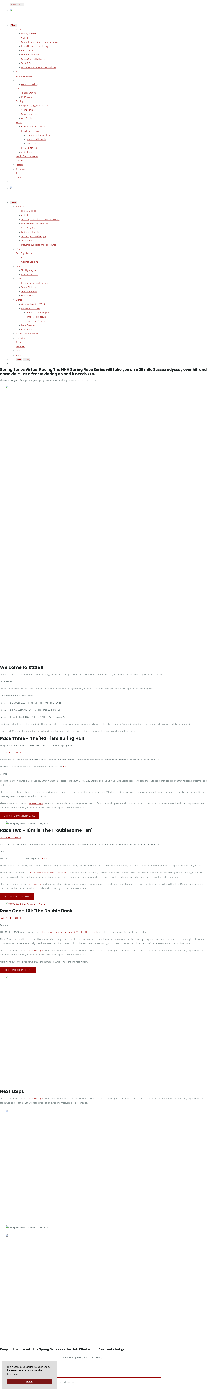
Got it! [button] (29, 1381)
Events (19, 122)
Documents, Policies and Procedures (38, 67)
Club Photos (27, 152)
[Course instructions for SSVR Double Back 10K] (27, 904)
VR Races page (36, 803)
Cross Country (28, 50)
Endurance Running (30, 54)
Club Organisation (24, 75)
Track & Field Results (36, 139)
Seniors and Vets (29, 113)
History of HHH (28, 33)
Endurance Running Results (40, 135)
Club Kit (24, 37)
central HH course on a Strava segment (47, 872)
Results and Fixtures (30, 130)
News (18, 88)
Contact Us (21, 160)
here (65, 766)
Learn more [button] (13, 1374)
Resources (20, 169)
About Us (20, 29)
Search (19, 173)
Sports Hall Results (36, 143)
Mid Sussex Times (29, 97)
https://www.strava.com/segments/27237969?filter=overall (69, 932)
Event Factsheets (29, 147)
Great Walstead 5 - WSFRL (33, 126)
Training (19, 101)
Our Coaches (27, 118)
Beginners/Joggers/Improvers (35, 105)
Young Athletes (28, 109)
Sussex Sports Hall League (33, 58)
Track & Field (27, 63)
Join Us (19, 80)
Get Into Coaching (29, 84)
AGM (18, 71)
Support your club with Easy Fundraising (40, 42)
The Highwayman (29, 92)
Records (19, 164)
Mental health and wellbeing (34, 46)
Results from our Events (27, 156)
